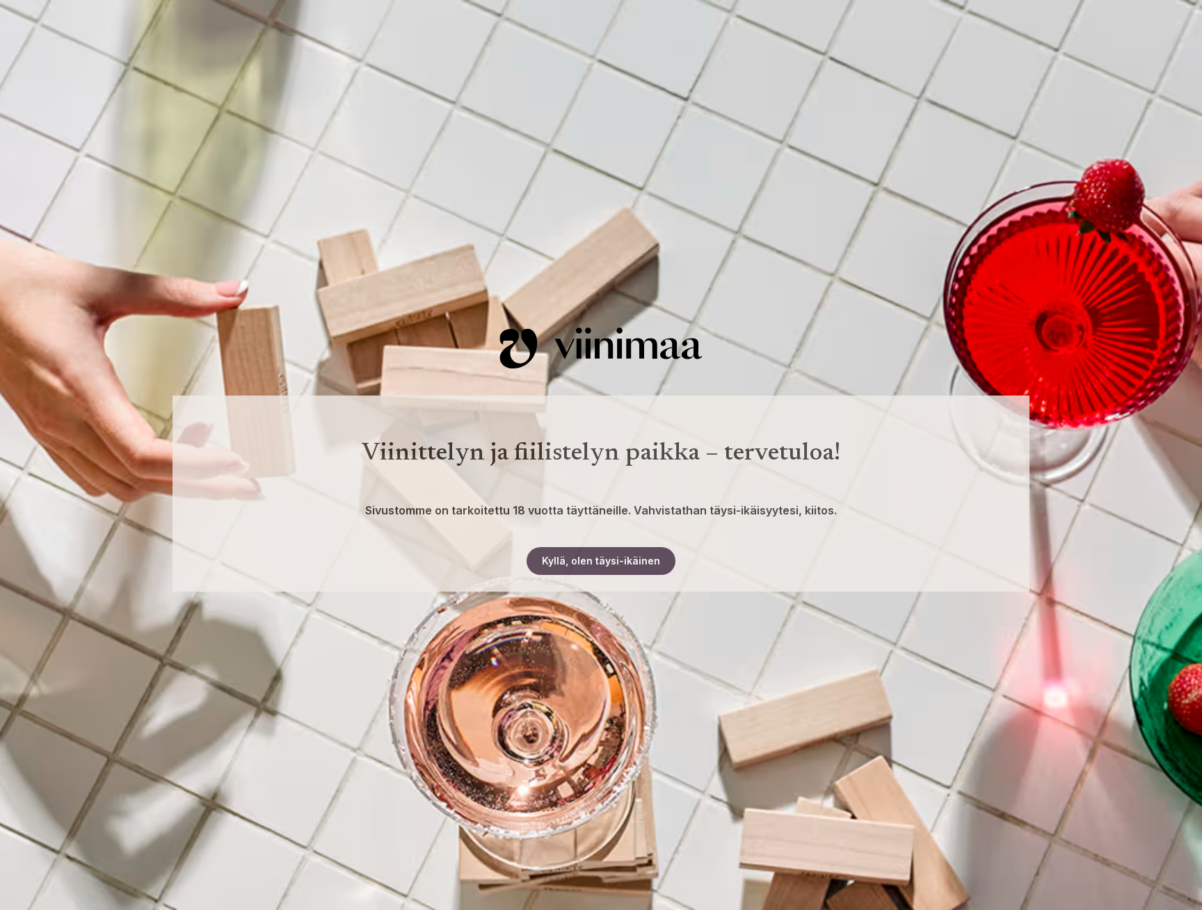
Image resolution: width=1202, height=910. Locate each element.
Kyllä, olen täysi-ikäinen (601, 561)
